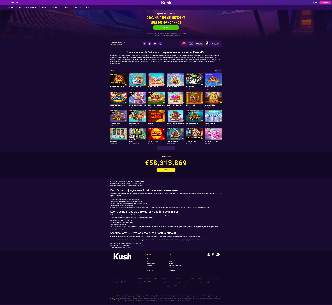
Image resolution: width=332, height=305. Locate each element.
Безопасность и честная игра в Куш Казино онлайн (126, 185)
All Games (218, 70)
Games (12, 2)
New (20, 7)
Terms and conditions (175, 265)
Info (17, 2)
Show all (44, 7)
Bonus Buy (66, 7)
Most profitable (31, 7)
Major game (172, 270)
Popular (10, 7)
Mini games (55, 7)
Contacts (171, 261)
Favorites (77, 7)
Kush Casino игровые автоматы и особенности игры (127, 183)
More (166, 148)
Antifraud (171, 268)
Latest (88, 7)
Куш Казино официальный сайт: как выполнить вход (127, 181)
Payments (171, 263)
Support (171, 259)
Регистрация (166, 27)
